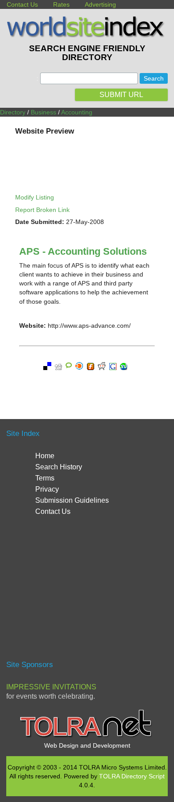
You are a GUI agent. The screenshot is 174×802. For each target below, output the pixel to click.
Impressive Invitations (51, 687)
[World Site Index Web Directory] (86, 35)
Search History (58, 467)
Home (44, 456)
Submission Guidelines (72, 500)
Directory (12, 112)
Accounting (76, 112)
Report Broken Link (42, 209)
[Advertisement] (87, 592)
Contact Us (22, 4)
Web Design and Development (87, 745)
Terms (44, 478)
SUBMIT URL (121, 94)
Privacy (47, 489)
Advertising (100, 4)
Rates (61, 4)
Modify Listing (34, 197)
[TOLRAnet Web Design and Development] (87, 736)
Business (43, 112)
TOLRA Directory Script (132, 776)
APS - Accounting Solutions (83, 251)
